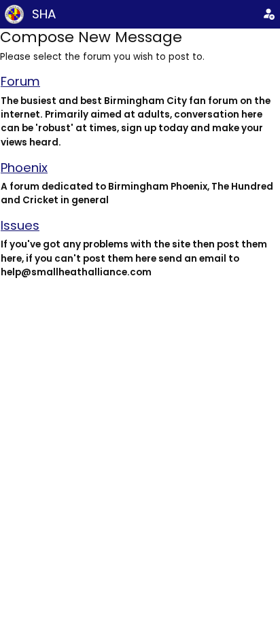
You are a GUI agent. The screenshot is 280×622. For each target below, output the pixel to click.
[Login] (268, 14)
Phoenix (24, 167)
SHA (44, 13)
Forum (20, 81)
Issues (20, 225)
